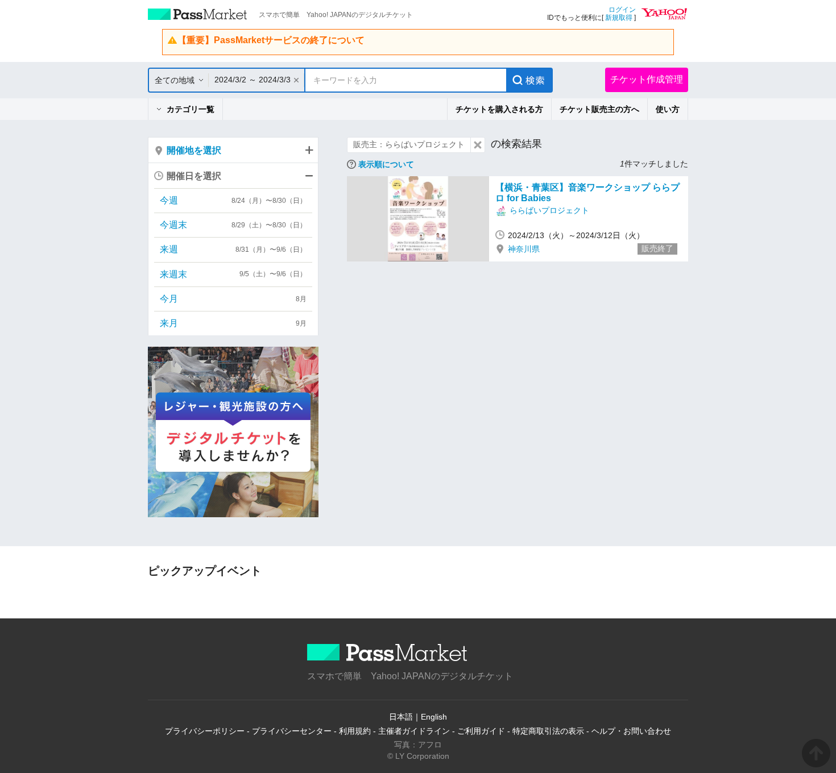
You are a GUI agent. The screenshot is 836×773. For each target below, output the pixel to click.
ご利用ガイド (481, 730)
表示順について (386, 164)
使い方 (668, 109)
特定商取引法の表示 (548, 730)
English (434, 716)
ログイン (622, 10)
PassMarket (197, 14)
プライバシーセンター (292, 730)
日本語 (401, 716)
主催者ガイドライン (414, 730)
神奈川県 (524, 248)
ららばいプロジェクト (549, 210)
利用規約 (355, 730)
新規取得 (618, 18)
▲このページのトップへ (816, 753)
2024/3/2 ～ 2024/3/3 (252, 79)
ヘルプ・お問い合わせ (631, 730)
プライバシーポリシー (205, 730)
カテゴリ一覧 (190, 109)
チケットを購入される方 (499, 109)
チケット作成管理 (646, 79)
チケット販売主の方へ (599, 109)
